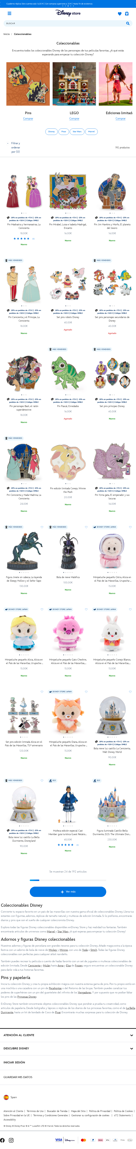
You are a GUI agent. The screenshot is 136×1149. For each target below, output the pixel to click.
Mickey (53, 950)
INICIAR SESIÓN (14, 1062)
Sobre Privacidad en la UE (17, 1115)
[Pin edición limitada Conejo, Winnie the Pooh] (68, 463)
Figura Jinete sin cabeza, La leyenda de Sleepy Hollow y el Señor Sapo (24, 579)
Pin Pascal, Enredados (68, 406)
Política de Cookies (123, 1111)
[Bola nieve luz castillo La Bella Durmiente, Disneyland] (24, 805)
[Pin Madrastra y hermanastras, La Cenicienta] (24, 192)
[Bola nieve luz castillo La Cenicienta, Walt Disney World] (112, 716)
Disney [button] (51, 131)
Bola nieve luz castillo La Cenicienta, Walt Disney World (112, 750)
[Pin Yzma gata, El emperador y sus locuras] (112, 463)
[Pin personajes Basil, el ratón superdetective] (24, 374)
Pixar (58, 1012)
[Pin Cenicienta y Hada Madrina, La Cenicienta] (24, 463)
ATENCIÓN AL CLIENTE (19, 1035)
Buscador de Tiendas (57, 1111)
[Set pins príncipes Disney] (112, 374)
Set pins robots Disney (68, 317)
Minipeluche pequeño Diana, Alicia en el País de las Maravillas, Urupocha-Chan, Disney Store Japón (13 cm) (68, 743)
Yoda (85, 950)
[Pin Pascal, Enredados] (68, 374)
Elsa (68, 965)
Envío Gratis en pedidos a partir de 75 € (59, 3)
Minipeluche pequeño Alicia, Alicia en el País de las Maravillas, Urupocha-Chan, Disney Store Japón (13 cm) (24, 661)
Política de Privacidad (99, 1111)
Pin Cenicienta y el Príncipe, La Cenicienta (23, 319)
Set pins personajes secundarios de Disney (112, 319)
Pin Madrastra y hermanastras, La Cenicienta (23, 226)
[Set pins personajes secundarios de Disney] (112, 285)
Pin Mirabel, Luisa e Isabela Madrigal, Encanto (68, 226)
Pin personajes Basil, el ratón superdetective (24, 408)
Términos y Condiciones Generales (50, 1115)
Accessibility (10, 1119)
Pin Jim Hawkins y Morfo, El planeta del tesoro (112, 226)
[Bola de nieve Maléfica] (68, 552)
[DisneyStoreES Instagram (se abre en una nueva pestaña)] (11, 1140)
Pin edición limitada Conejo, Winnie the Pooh (68, 490)
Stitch (93, 950)
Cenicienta (34, 965)
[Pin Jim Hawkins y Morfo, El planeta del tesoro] (112, 192)
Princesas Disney (26, 997)
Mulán (46, 965)
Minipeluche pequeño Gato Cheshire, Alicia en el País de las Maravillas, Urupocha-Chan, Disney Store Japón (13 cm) (68, 661)
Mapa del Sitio (78, 1111)
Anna (60, 965)
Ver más (71, 891)
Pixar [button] (63, 131)
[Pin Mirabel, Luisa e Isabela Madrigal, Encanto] (68, 192)
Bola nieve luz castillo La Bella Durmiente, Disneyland (23, 839)
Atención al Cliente (13, 1111)
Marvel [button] (91, 131)
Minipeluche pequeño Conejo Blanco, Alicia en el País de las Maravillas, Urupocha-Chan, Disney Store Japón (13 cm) (112, 661)
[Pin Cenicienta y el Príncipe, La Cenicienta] (24, 285)
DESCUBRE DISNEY (16, 1048)
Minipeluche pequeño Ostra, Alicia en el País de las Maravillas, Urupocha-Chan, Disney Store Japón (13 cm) (112, 579)
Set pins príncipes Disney (112, 406)
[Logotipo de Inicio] (68, 13)
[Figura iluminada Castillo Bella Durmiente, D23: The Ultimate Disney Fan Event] (112, 805)
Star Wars (63, 931)
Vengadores (84, 992)
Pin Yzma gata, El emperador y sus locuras (112, 496)
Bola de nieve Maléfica (68, 577)
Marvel (51, 931)
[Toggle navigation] (11, 13)
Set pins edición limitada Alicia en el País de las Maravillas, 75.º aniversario (24, 743)
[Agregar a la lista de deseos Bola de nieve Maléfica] (86, 527)
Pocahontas (55, 988)
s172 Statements (122, 1115)
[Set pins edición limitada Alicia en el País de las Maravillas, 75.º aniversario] (24, 716)
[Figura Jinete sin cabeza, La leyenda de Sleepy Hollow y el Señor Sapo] (24, 552)
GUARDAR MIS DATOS (18, 1077)
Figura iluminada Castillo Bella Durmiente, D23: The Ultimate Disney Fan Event (112, 832)
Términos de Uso (35, 1111)
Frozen (79, 965)
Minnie (64, 950)
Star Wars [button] (77, 131)
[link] (28, 118)
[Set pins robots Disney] (68, 285)
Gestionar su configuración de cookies (90, 1115)
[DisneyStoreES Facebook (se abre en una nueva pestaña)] (2, 1140)
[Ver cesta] (127, 14)
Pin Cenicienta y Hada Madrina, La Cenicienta (24, 496)
